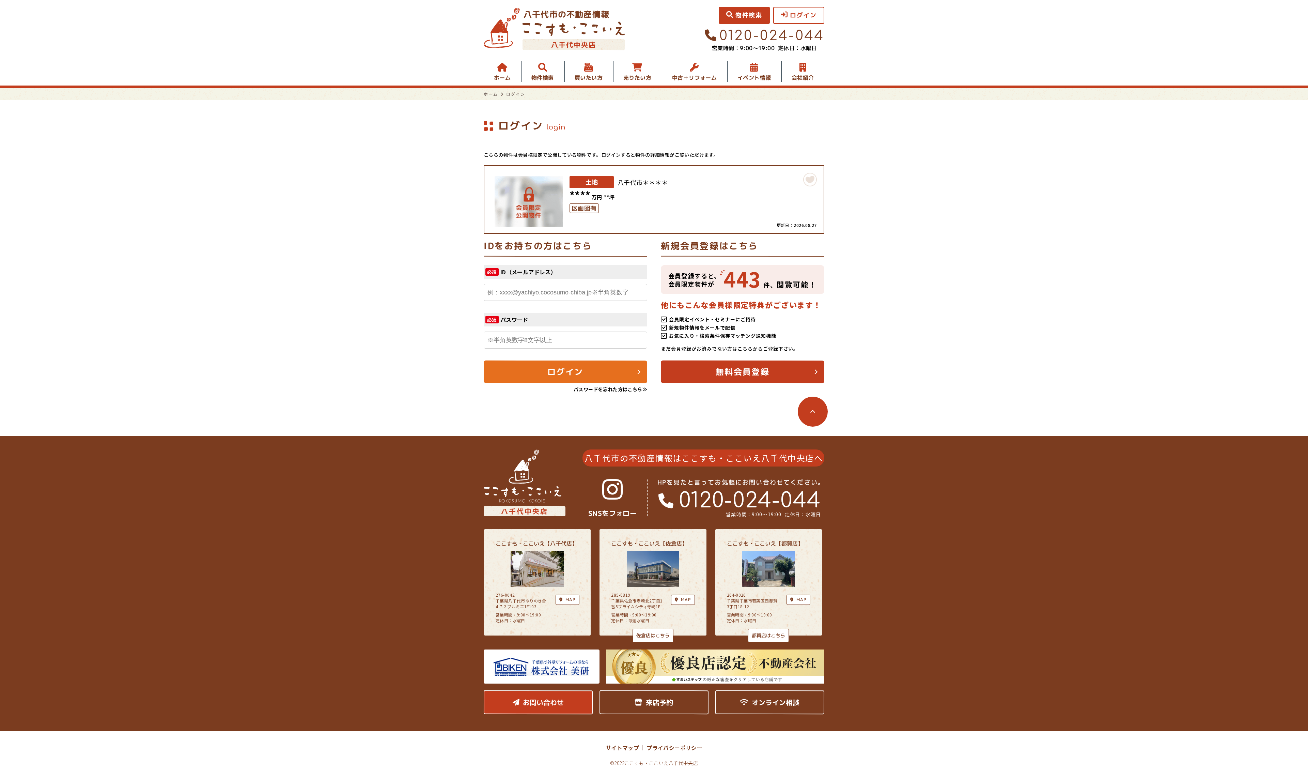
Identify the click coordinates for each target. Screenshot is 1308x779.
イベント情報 (754, 77)
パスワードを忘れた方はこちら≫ (610, 389)
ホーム (502, 77)
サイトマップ (622, 747)
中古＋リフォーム (694, 77)
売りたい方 (637, 77)
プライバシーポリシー (674, 747)
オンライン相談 (775, 702)
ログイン (565, 372)
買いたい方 (589, 77)
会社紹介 (803, 77)
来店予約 (659, 702)
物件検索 (542, 77)
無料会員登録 (742, 372)
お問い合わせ (543, 702)
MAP (686, 599)
